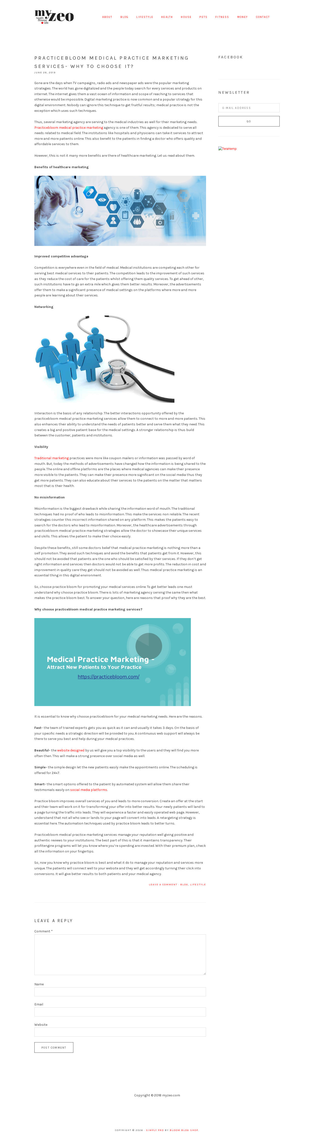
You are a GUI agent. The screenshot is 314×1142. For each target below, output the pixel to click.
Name (39, 984)
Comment (43, 931)
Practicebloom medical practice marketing (68, 128)
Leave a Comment (163, 884)
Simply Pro (155, 1130)
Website (40, 1025)
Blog (184, 884)
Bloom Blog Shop (184, 1130)
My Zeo (54, 17)
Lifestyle (198, 884)
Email (38, 1004)
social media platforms (88, 790)
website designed (70, 750)
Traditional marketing (51, 458)
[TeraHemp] (227, 149)
